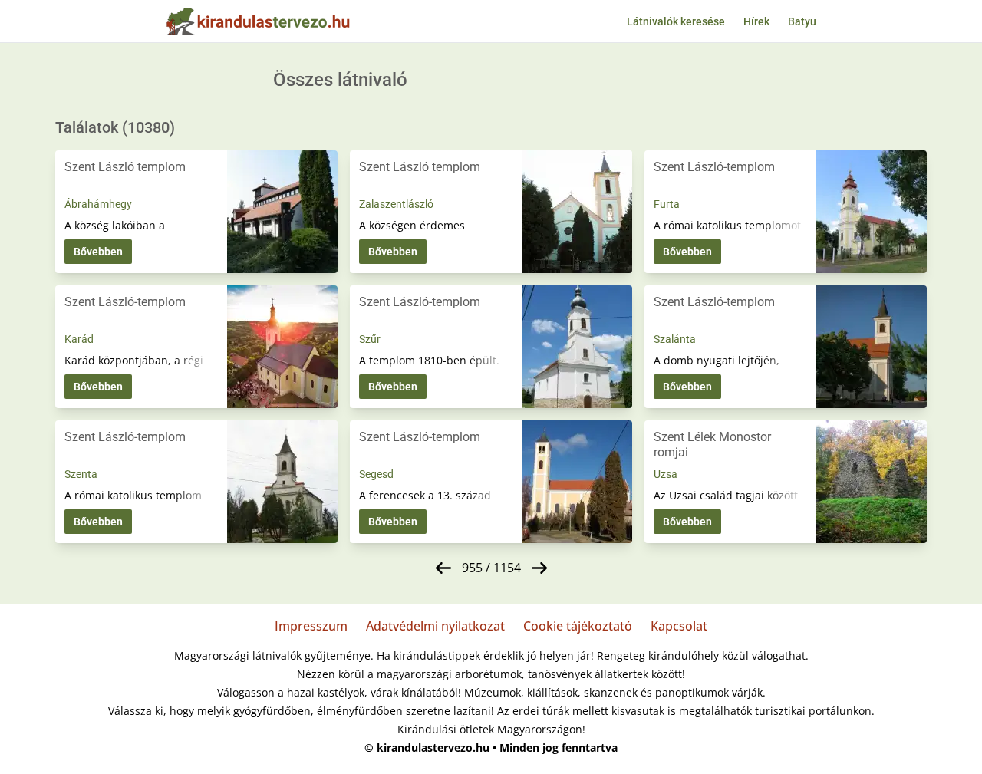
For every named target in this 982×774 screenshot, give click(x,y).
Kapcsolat (679, 626)
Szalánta (675, 339)
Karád (79, 339)
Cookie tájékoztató (577, 626)
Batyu (802, 21)
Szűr (370, 339)
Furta (667, 204)
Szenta (80, 474)
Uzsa (665, 474)
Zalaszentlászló (396, 204)
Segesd (376, 474)
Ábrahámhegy (98, 204)
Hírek (756, 21)
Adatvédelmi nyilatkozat (435, 626)
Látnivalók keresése (676, 21)
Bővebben (98, 251)
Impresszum (311, 626)
